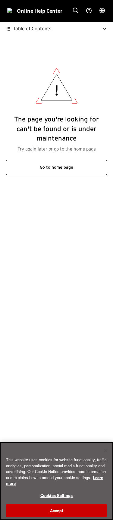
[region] (56, 481)
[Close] (105, 450)
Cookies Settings (56, 495)
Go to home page (56, 167)
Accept (56, 510)
